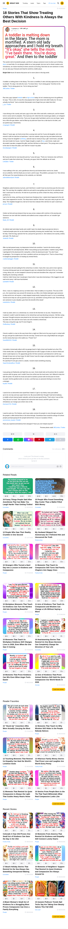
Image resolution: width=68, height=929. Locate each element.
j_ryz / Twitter (7, 104)
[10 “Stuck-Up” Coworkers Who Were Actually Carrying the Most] (18, 713)
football (20, 97)
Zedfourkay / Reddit (9, 324)
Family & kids (38, 573)
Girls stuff (37, 909)
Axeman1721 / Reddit (9, 404)
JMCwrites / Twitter (9, 88)
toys (43, 141)
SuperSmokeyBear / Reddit (11, 363)
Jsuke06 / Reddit (8, 238)
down (4, 64)
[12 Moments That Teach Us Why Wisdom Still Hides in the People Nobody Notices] (50, 713)
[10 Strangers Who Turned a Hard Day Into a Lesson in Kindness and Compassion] (18, 552)
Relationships (39, 540)
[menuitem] (25, 3)
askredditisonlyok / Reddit (11, 177)
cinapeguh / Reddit (9, 125)
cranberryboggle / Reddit (10, 259)
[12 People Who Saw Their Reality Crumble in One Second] (18, 519)
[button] (12, 434)
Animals (37, 685)
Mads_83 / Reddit (8, 220)
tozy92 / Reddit (7, 383)
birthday (23, 138)
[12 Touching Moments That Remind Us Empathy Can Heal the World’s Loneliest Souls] (18, 745)
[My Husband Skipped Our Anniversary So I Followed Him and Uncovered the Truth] (50, 519)
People (5, 8)
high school (30, 97)
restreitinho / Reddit (9, 302)
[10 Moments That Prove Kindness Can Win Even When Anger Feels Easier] (18, 661)
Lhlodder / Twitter (8, 161)
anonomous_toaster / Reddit (12, 420)
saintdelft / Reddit (8, 281)
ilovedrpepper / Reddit (10, 148)
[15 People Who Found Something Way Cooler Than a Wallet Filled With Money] (50, 486)
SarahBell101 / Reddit (10, 340)
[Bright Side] (12, 3)
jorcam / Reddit (7, 204)
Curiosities (6, 507)
